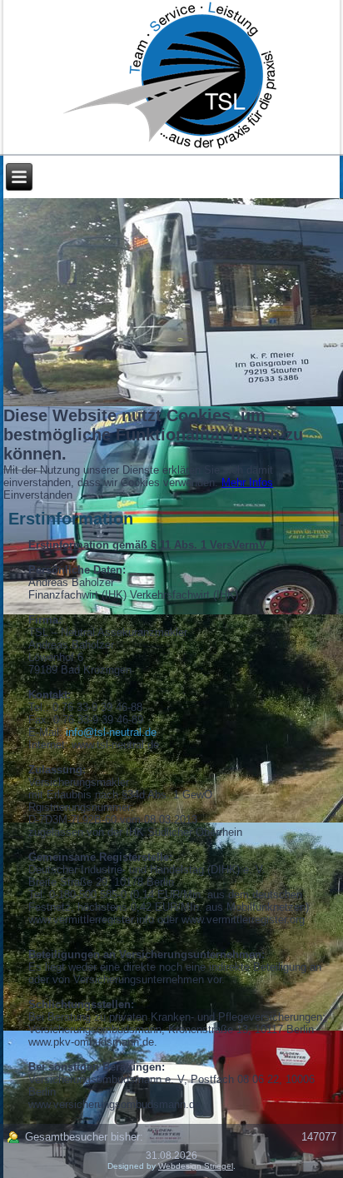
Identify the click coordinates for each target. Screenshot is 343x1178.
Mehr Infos (247, 482)
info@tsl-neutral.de (111, 732)
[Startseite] (172, 78)
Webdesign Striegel (195, 1166)
